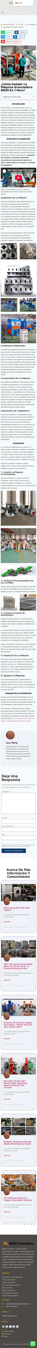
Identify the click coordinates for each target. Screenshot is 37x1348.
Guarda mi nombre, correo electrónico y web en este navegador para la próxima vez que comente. (18, 845)
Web (3, 834)
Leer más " (7, 921)
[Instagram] (3, 1326)
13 (34, 1224)
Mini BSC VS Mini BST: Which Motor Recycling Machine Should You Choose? (15, 1084)
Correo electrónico (8, 826)
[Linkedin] (17, 1326)
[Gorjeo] (7, 1326)
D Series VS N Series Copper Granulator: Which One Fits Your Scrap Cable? (18, 1024)
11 (28, 1224)
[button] (18, 7)
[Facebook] (14, 1326)
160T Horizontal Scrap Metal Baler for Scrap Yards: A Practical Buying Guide (18, 966)
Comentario (6, 791)
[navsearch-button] (3, 13)
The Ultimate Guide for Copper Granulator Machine (18, 1199)
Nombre (5, 818)
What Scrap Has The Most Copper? (17, 909)
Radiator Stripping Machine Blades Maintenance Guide (18, 1142)
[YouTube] (10, 1326)
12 (31, 1224)
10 (24, 1224)
